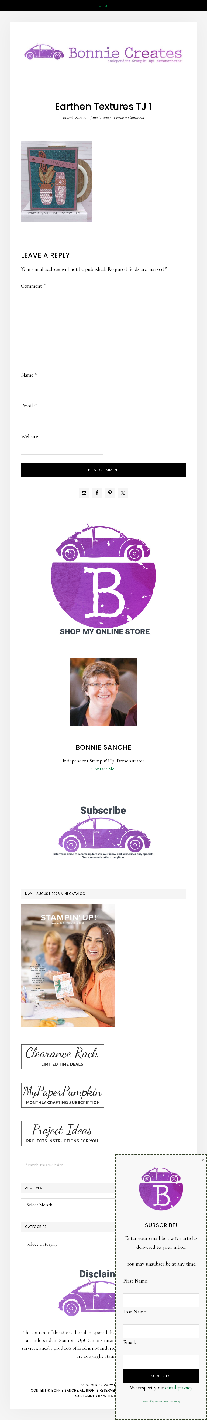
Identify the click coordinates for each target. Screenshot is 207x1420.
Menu (103, 6)
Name (29, 375)
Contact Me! (103, 769)
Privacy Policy (112, 1385)
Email (28, 406)
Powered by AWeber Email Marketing (161, 1401)
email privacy (179, 1387)
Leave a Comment (129, 117)
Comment (33, 286)
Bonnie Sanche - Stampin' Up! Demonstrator (103, 52)
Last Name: (135, 1312)
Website (29, 436)
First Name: (135, 1281)
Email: (129, 1342)
